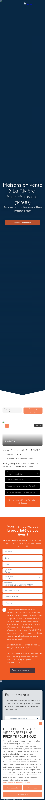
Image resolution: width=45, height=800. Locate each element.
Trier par (7, 409)
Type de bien (8, 576)
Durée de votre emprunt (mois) (21, 486)
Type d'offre (8, 570)
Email (6, 564)
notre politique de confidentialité (16, 783)
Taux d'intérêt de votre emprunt (21, 492)
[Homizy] (33, 10)
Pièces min (9, 603)
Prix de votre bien (15, 479)
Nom (6, 558)
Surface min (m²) (12, 597)
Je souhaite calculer (13, 472)
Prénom (8, 551)
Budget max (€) (11, 590)
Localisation (8, 583)
